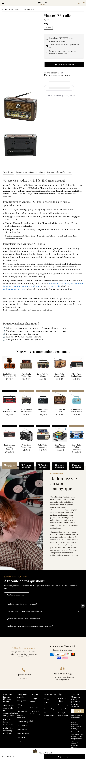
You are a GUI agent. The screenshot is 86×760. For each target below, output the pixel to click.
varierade (55, 286)
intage (23, 289)
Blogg (46, 698)
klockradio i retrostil (59, 283)
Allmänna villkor (62, 700)
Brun (48, 28)
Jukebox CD (22, 726)
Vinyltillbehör (22, 733)
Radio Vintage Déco (60, 410)
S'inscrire (78, 711)
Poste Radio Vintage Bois (26, 375)
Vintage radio (14, 9)
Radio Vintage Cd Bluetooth (60, 446)
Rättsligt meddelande (63, 714)
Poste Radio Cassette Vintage (9, 410)
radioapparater (10, 289)
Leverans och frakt (34, 706)
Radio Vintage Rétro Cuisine (76, 410)
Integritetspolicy (63, 709)
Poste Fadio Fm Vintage (43, 375)
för (38, 286)
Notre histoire (47, 703)
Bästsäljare (21, 737)
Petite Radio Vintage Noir (26, 446)
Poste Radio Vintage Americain (76, 447)
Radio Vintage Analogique (43, 446)
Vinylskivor (22, 730)
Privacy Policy (76, 732)
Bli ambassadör (49, 714)
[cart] (83, 3)
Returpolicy (63, 705)
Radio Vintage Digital (43, 410)
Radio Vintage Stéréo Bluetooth (9, 447)
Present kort (20, 742)
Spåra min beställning (35, 712)
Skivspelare (22, 701)
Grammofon (22, 711)
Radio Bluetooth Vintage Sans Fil (9, 375)
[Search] (78, 3)
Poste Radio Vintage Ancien (60, 375)
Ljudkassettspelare (22, 722)
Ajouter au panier (10, 465)
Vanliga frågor (33, 700)
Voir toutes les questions (16, 595)
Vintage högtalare (21, 716)
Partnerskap (49, 709)
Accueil (4, 9)
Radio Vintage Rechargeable (26, 410)
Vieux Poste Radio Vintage (76, 375)
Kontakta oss (34, 719)
